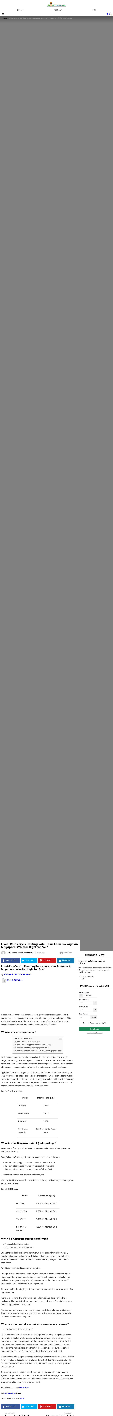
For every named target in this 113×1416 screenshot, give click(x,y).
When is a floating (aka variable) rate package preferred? (38, 1051)
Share (4, 981)
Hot (94, 10)
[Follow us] (106, 14)
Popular (57, 10)
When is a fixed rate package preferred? (31, 1048)
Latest (20, 10)
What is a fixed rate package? (27, 1042)
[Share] (37, 994)
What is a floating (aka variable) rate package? (34, 1045)
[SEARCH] (110, 14)
